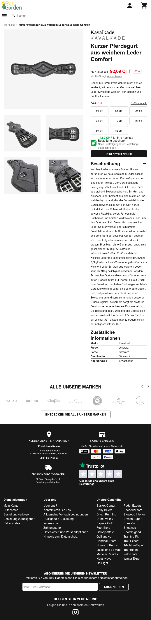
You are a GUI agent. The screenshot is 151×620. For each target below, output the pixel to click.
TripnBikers (131, 549)
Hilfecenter (10, 510)
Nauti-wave (103, 558)
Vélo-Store (130, 554)
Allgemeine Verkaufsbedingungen (65, 514)
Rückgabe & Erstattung (58, 519)
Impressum (50, 523)
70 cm (118, 120)
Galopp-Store (105, 532)
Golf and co (103, 536)
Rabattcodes (11, 523)
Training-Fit (131, 536)
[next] (148, 387)
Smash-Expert (133, 519)
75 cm (138, 120)
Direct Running (106, 514)
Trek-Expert (131, 541)
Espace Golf (104, 523)
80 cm (99, 130)
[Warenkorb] (144, 5)
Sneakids (130, 527)
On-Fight (102, 563)
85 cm (118, 130)
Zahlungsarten (52, 527)
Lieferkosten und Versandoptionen (65, 532)
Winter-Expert (132, 558)
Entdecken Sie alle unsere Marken (75, 414)
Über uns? (50, 505)
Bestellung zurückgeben (48, 481)
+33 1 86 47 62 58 (49, 458)
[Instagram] (75, 613)
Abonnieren (114, 587)
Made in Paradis (107, 554)
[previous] (142, 387)
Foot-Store (103, 527)
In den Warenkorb (119, 154)
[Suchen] (13, 15)
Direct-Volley (104, 519)
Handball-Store (106, 541)
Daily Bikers (104, 510)
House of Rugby (107, 545)
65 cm (99, 120)
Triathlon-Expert (134, 545)
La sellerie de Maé (108, 549)
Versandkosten (114, 76)
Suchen (21, 15)
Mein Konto (10, 505)
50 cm (99, 110)
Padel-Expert (132, 505)
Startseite (9, 25)
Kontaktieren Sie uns (49, 446)
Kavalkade (108, 38)
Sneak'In (129, 523)
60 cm (138, 110)
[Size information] (100, 103)
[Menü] (4, 15)
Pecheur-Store (133, 510)
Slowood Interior (134, 514)
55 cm (118, 110)
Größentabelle (139, 103)
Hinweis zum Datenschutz (60, 536)
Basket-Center (105, 505)
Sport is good (132, 532)
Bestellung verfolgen (16, 514)
